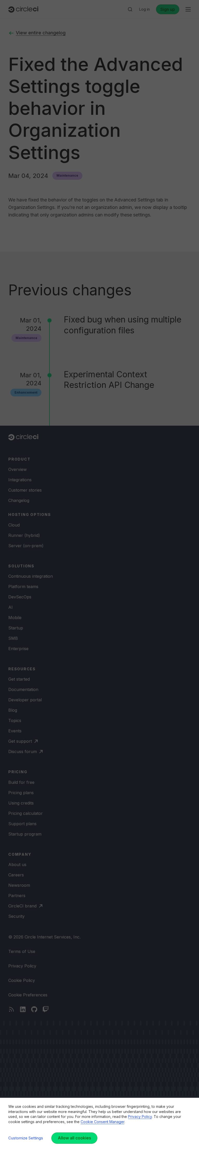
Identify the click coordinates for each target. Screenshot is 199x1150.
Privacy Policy (140, 1116)
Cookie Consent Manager (102, 1121)
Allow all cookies (74, 1137)
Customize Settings (25, 1138)
